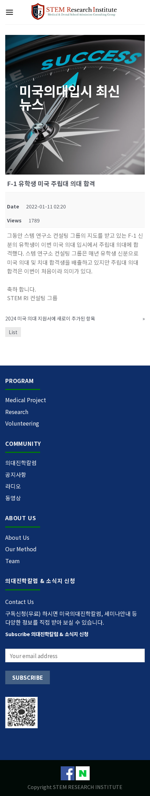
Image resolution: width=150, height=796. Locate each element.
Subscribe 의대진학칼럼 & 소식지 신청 (46, 633)
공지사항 (15, 474)
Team (12, 561)
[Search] (142, 12)
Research (16, 411)
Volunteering (22, 423)
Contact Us (19, 601)
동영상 (13, 498)
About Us (17, 537)
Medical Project (25, 400)
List (13, 332)
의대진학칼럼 (21, 462)
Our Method (21, 549)
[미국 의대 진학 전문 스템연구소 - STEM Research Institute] (75, 12)
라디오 (13, 486)
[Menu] (9, 12)
